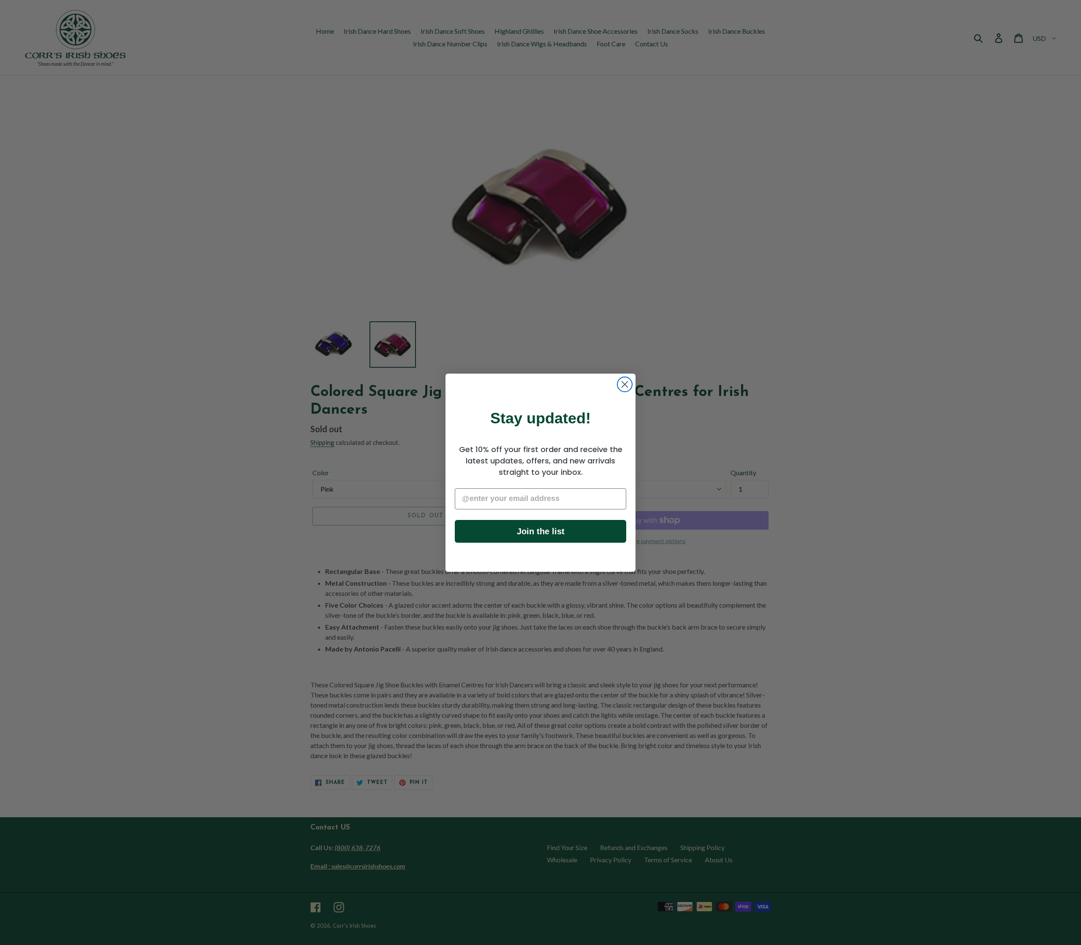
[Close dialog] (624, 384)
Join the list (541, 531)
